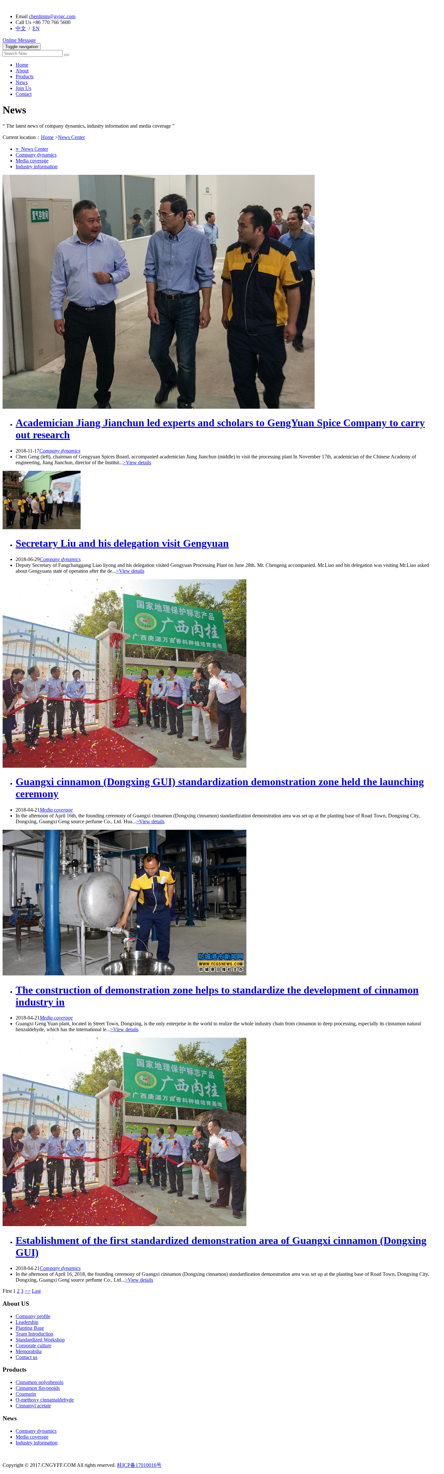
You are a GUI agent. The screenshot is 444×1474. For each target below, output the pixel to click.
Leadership (27, 1322)
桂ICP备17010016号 (139, 1465)
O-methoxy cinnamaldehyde (45, 1400)
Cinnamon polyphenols (39, 1382)
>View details (137, 462)
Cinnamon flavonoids (38, 1388)
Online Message (19, 40)
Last (36, 1291)
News (22, 82)
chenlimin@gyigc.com (52, 16)
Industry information (37, 166)
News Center (71, 137)
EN (36, 28)
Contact (24, 94)
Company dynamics (36, 155)
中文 (21, 28)
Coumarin (26, 1394)
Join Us (23, 88)
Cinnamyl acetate (33, 1405)
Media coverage (32, 160)
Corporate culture (33, 1345)
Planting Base (30, 1328)
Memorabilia (29, 1351)
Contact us (26, 1357)
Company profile (33, 1316)
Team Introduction (34, 1334)
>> (28, 1291)
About (22, 70)
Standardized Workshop (40, 1339)
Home (22, 65)
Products (24, 76)
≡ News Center (32, 149)
